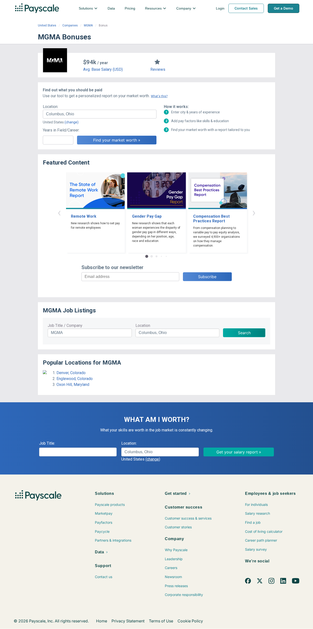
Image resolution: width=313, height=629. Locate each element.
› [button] (254, 212)
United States (47, 25)
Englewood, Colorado (74, 378)
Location (142, 325)
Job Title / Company (65, 325)
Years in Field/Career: (61, 130)
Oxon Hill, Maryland (72, 384)
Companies (70, 25)
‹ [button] (59, 212)
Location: (50, 106)
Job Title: (47, 443)
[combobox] (99, 114)
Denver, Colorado (71, 372)
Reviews (157, 69)
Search (244, 332)
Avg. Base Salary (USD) (103, 69)
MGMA (88, 25)
